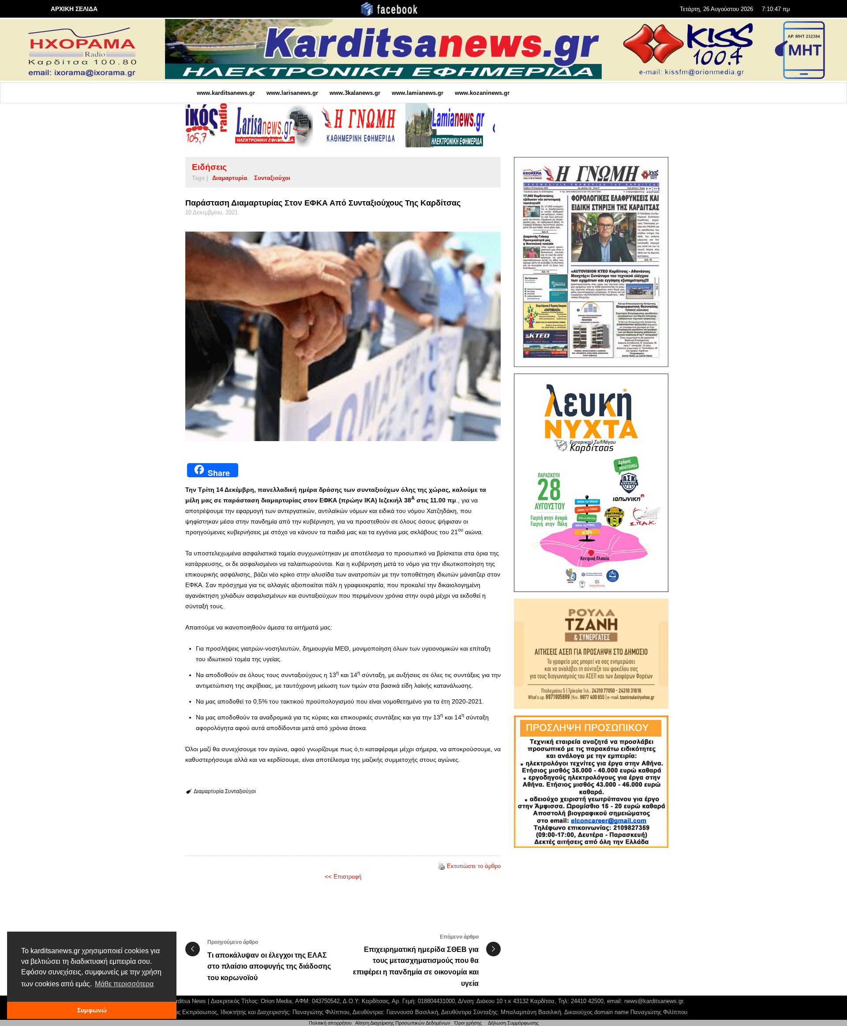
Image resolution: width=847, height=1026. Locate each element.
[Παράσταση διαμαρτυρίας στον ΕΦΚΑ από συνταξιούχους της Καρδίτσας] (343, 336)
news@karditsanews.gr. (654, 1001)
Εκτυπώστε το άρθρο (474, 866)
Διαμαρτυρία (229, 178)
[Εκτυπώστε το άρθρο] (441, 866)
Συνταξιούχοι (272, 178)
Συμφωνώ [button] (92, 1010)
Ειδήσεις (209, 167)
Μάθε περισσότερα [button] (124, 984)
